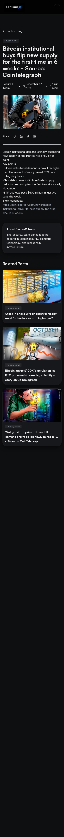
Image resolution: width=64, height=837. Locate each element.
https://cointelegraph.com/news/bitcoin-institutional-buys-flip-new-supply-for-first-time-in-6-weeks (29, 209)
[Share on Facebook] (28, 136)
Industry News (11, 40)
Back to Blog (14, 31)
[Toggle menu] (57, 7)
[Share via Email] (34, 136)
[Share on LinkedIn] (21, 136)
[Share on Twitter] (14, 136)
